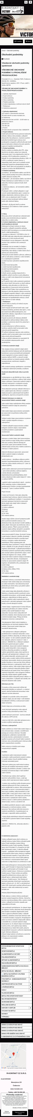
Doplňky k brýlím (8, 1008)
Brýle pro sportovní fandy (12, 996)
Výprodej (5, 1017)
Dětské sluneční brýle (11, 960)
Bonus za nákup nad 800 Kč (12, 1027)
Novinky (5, 1014)
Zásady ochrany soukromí (20, 1107)
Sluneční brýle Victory (11, 954)
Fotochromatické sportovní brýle (13, 947)
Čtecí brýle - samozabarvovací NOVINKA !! (14, 980)
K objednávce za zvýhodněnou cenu (16, 1036)
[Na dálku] (16, 36)
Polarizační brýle (9, 957)
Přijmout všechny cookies (20, 1113)
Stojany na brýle (8, 1011)
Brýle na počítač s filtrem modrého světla (13, 975)
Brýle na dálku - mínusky (11, 971)
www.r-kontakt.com (16, 1089)
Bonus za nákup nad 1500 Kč (12, 1030)
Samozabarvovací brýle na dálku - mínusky (15, 967)
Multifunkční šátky (9, 999)
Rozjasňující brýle (9, 963)
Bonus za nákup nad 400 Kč (12, 1024)
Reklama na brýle (9, 1005)
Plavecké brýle (8, 993)
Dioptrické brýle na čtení (12, 984)
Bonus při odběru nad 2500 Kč (13, 1033)
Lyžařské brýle (8, 987)
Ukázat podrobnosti (6, 1112)
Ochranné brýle (8, 1002)
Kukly (4, 990)
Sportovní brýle (8, 951)
